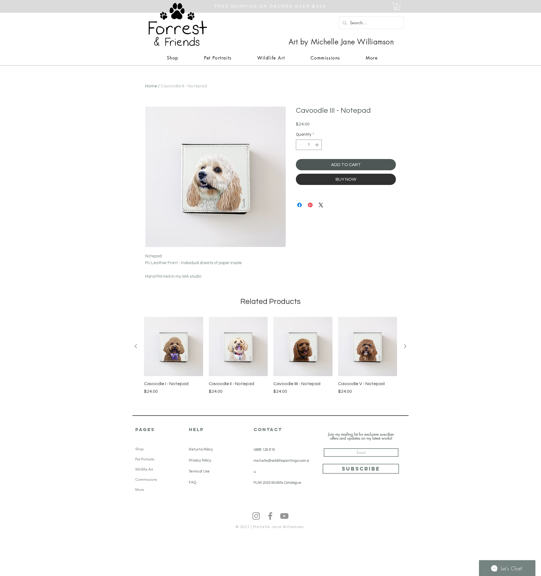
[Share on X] (321, 205)
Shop (139, 449)
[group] (270, 362)
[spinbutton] (309, 145)
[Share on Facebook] (299, 205)
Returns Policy (201, 449)
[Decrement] (300, 145)
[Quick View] (173, 346)
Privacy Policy (200, 460)
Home (151, 86)
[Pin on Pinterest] (310, 205)
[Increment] (317, 145)
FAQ (192, 482)
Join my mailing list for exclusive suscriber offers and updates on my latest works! (361, 436)
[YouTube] (284, 516)
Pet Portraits (144, 459)
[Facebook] (270, 516)
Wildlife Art (144, 469)
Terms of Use (199, 471)
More (139, 489)
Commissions (146, 479)
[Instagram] (256, 516)
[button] (397, 6)
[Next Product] (405, 346)
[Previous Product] (135, 346)
